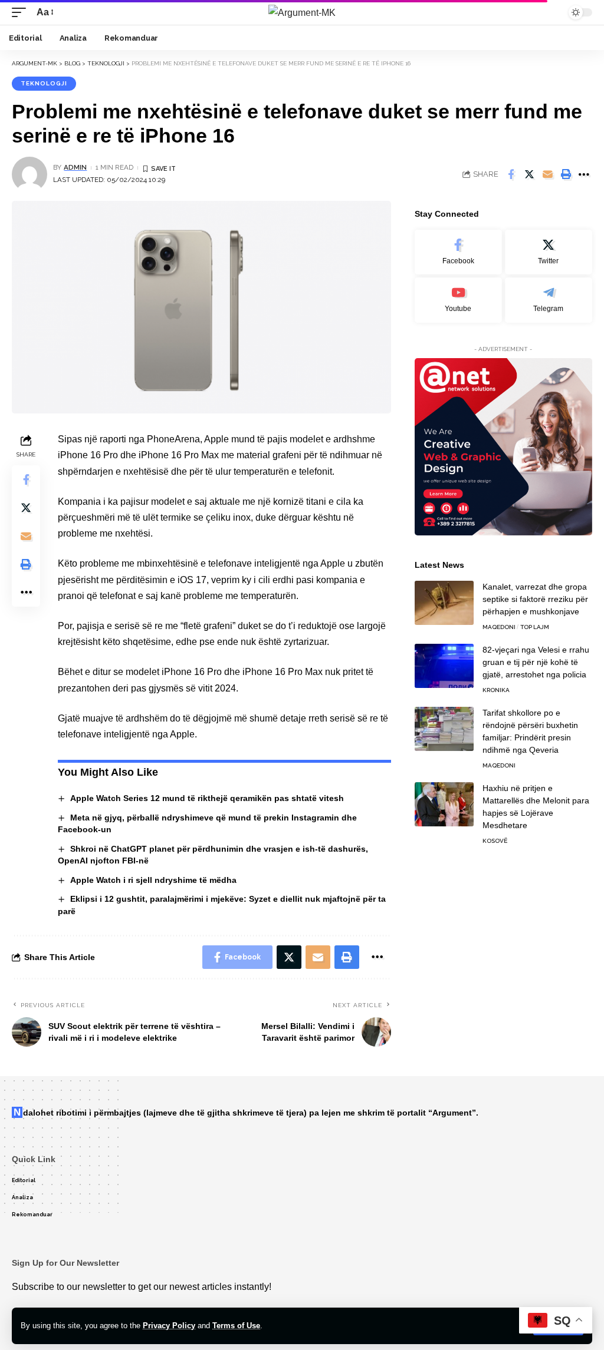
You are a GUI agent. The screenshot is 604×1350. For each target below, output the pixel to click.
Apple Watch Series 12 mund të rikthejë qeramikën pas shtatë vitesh (207, 798)
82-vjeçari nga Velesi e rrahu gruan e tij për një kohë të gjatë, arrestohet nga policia (535, 662)
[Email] (547, 174)
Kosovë (494, 841)
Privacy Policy (169, 1325)
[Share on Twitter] (529, 174)
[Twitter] (548, 252)
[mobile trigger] (22, 12)
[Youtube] (458, 300)
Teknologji (44, 83)
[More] (584, 174)
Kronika (496, 690)
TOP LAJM (534, 627)
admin (75, 167)
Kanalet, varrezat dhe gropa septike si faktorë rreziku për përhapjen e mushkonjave (535, 599)
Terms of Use (236, 1325)
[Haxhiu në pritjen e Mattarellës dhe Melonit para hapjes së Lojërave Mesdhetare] (444, 804)
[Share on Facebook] (511, 174)
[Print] (565, 174)
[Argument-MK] (302, 12)
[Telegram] (548, 300)
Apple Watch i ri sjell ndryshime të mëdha (153, 880)
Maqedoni (499, 627)
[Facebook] (458, 252)
